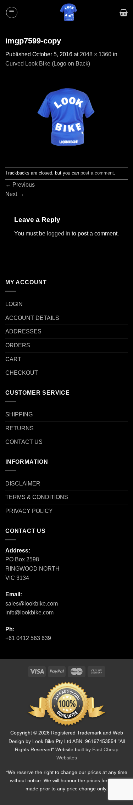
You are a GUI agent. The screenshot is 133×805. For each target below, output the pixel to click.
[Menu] (11, 12)
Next (14, 194)
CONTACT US (24, 442)
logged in (58, 233)
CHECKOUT (21, 373)
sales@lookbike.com (31, 604)
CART (13, 359)
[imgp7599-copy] (66, 117)
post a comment (97, 173)
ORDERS (17, 345)
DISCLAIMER (22, 484)
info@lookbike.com (29, 612)
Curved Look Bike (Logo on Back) (47, 64)
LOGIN (14, 304)
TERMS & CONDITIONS (36, 497)
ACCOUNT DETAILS (32, 318)
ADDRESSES (23, 331)
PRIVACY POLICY (29, 511)
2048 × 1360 (95, 54)
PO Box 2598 (22, 559)
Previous (20, 185)
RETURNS (19, 428)
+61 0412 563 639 (28, 638)
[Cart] (124, 12)
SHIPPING (19, 414)
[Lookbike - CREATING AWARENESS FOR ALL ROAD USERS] (68, 12)
